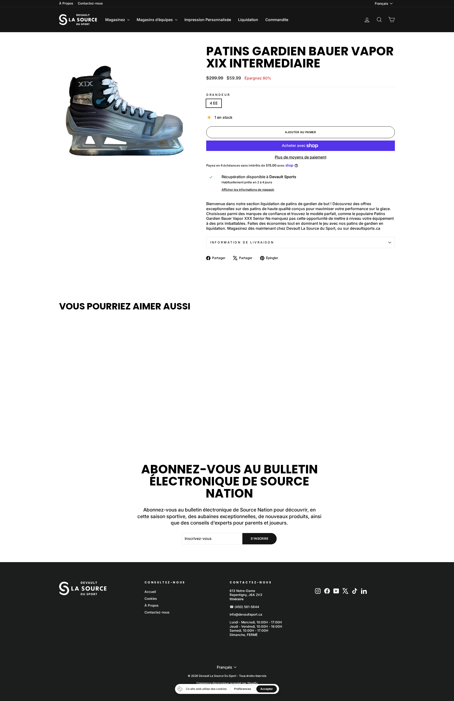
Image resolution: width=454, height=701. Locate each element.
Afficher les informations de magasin (248, 189)
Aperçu (99, 397)
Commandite (276, 19)
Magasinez (115, 19)
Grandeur (218, 95)
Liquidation (248, 19)
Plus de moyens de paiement (300, 157)
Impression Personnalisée (207, 19)
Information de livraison (242, 242)
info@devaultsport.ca (246, 614)
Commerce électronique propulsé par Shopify (227, 683)
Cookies (150, 598)
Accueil (150, 592)
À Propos (66, 3)
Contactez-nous (90, 3)
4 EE (214, 103)
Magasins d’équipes (155, 19)
